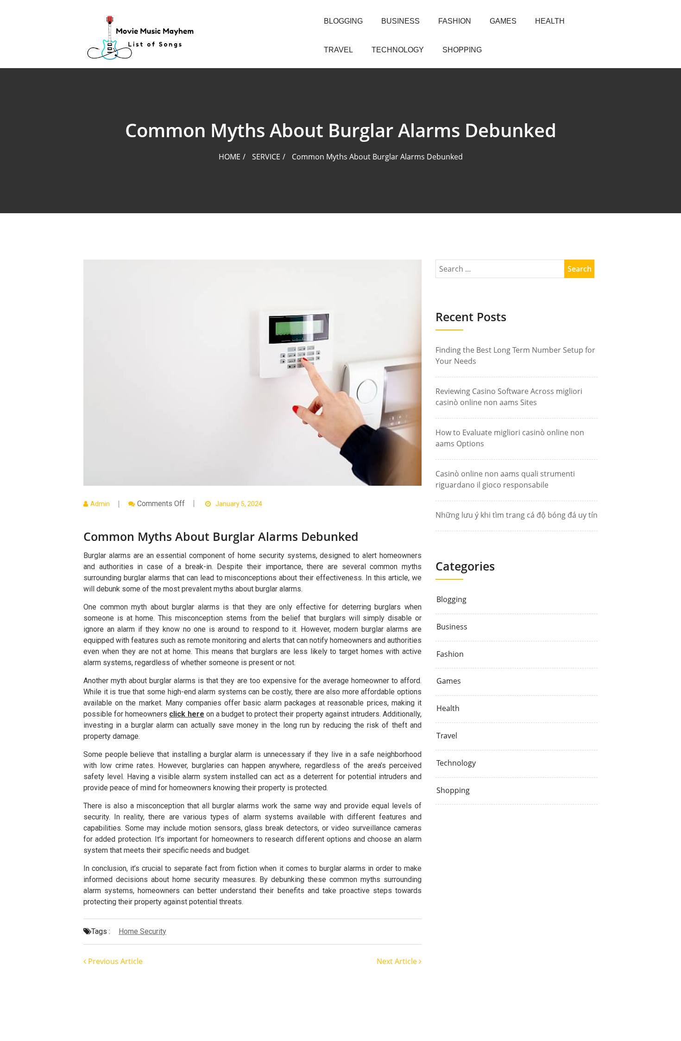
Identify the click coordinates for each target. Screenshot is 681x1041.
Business (400, 21)
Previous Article (114, 961)
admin (100, 504)
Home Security (142, 931)
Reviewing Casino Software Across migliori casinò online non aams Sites (508, 396)
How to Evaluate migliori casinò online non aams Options (509, 438)
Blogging (343, 21)
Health (550, 21)
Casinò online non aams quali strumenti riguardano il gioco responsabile (505, 479)
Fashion (454, 21)
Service (266, 157)
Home (229, 157)
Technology (398, 50)
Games (503, 21)
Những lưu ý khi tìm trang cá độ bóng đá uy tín (516, 515)
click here (186, 714)
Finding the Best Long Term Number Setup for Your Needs (515, 355)
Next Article (398, 961)
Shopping (462, 50)
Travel (338, 50)
